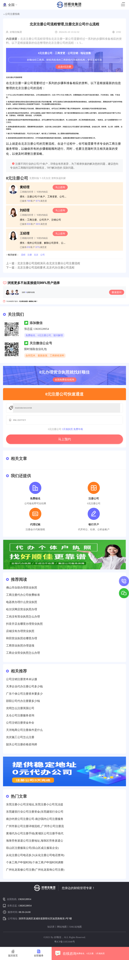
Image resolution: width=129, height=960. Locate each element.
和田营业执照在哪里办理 (21, 638)
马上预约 (64, 439)
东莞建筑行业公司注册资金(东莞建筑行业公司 (34, 811)
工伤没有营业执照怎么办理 (23, 616)
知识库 (51, 926)
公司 (42, 254)
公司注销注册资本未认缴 (21, 679)
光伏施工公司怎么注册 (20, 737)
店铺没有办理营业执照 (20, 631)
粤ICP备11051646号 (64, 941)
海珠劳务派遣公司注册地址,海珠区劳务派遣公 (34, 840)
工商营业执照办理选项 (20, 645)
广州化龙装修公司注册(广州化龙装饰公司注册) (35, 869)
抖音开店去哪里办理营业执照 (24, 623)
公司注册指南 (12, 14)
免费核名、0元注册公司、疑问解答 (44, 335)
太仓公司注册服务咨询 (20, 715)
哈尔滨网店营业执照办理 (21, 609)
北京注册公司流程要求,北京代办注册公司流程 (45, 267)
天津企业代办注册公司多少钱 (24, 686)
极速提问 (116, 292)
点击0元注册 (64, 66)
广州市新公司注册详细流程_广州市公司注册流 (35, 826)
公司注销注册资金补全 (20, 722)
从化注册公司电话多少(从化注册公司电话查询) (35, 855)
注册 (29, 254)
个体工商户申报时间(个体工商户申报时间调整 (34, 862)
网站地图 (62, 926)
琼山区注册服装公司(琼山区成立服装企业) (32, 847)
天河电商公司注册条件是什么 (24, 729)
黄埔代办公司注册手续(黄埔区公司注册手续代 (34, 833)
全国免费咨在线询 (64, 379)
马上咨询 (60, 187)
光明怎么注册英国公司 (20, 708)
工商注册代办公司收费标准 (23, 594)
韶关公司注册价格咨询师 (21, 744)
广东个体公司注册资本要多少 (24, 693)
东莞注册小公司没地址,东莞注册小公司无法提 (34, 804)
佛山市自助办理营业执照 (21, 587)
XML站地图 (75, 926)
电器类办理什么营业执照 (21, 602)
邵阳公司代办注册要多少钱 (23, 700)
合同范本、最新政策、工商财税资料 (45, 355)
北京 (36, 254)
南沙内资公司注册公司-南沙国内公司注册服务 (34, 818)
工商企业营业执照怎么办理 (23, 652)
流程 (23, 254)
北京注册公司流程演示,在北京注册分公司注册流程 (48, 263)
